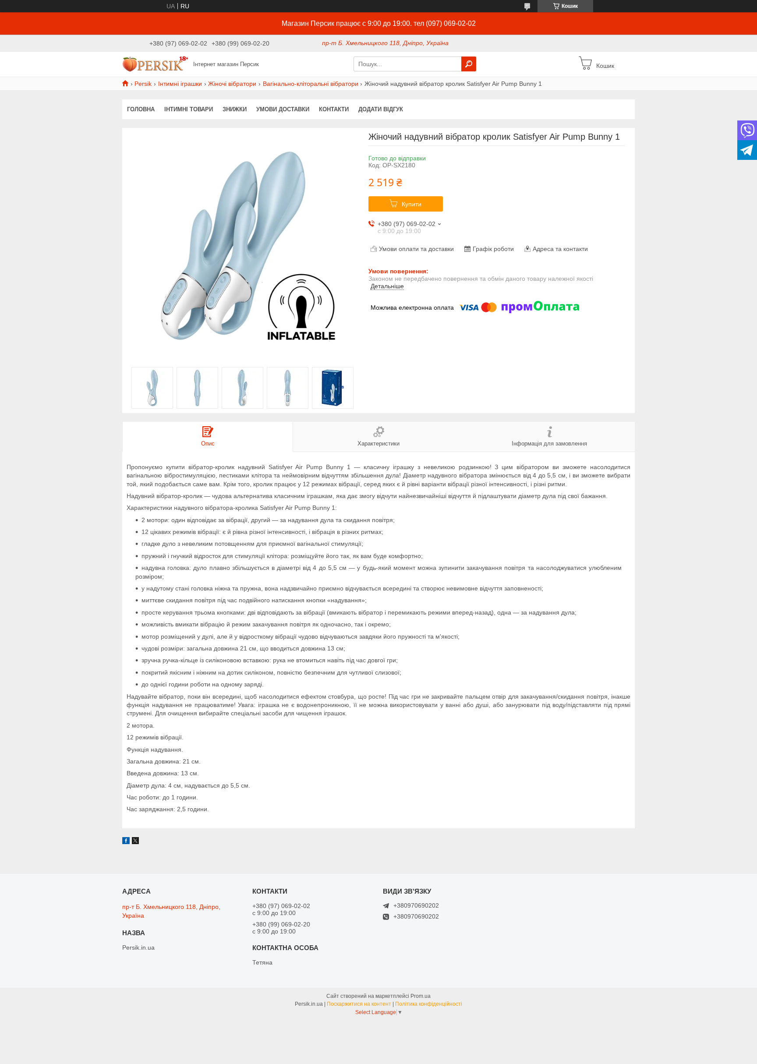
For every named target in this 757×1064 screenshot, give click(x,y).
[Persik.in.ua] (155, 63)
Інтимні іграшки (180, 83)
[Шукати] (468, 64)
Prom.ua (420, 996)
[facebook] (126, 841)
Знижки (235, 109)
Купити (411, 204)
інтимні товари (188, 109)
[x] (135, 841)
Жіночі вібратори (232, 83)
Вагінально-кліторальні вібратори (310, 83)
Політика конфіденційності (428, 1004)
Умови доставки (282, 109)
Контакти (334, 109)
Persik (143, 83)
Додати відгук (380, 109)
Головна (141, 109)
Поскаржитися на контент (359, 1004)
